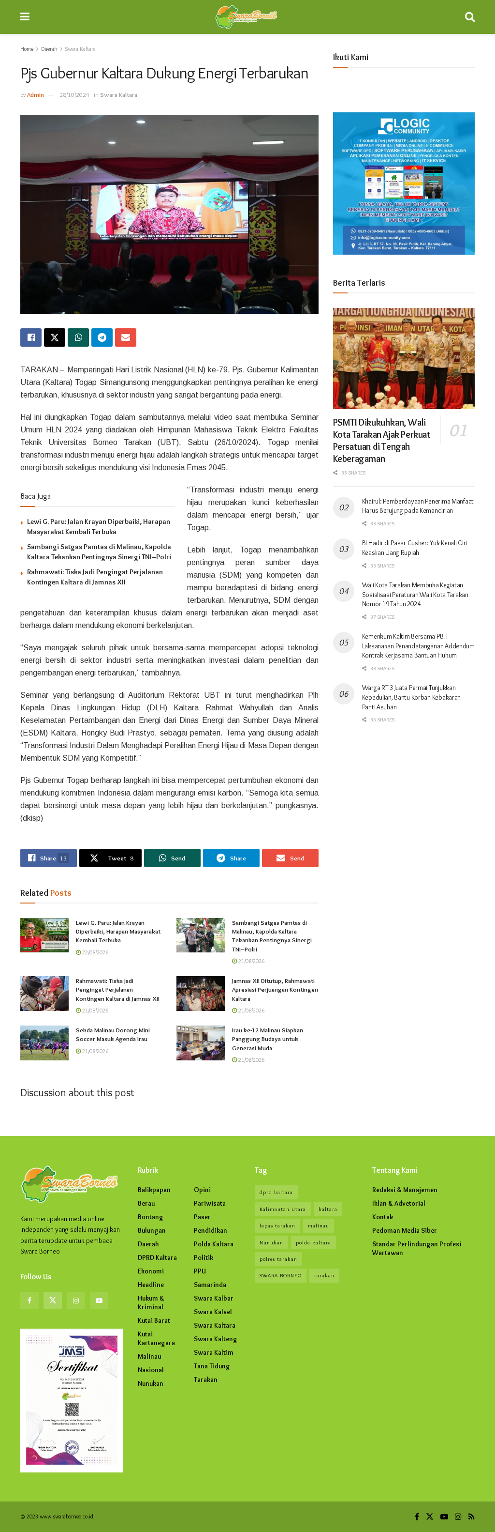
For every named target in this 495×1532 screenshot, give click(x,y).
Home (26, 48)
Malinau (149, 1356)
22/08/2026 (94, 952)
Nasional (151, 1369)
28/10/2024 (74, 94)
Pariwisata (210, 1203)
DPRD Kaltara (157, 1257)
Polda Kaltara (213, 1244)
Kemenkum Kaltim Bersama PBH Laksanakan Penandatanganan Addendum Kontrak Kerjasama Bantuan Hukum (418, 645)
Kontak (382, 1216)
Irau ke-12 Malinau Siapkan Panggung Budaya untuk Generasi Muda (267, 1038)
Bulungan (152, 1230)
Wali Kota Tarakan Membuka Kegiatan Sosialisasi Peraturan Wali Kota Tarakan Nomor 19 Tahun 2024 (415, 594)
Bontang (150, 1216)
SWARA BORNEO (281, 1275)
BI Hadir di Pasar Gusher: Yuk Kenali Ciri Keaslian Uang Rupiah (414, 547)
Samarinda (210, 1284)
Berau (146, 1203)
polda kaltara (313, 1242)
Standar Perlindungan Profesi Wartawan (416, 1248)
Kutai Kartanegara (156, 1338)
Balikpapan (154, 1189)
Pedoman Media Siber (404, 1230)
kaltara (328, 1209)
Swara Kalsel (213, 1311)
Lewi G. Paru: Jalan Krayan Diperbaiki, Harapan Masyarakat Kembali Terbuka (118, 931)
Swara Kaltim (213, 1352)
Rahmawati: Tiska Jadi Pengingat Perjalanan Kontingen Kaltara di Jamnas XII (118, 989)
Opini (202, 1189)
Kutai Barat (154, 1320)
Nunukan (150, 1383)
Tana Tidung (212, 1366)
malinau (318, 1225)
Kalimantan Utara (283, 1209)
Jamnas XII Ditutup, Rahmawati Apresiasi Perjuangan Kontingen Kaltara (275, 989)
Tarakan (206, 1379)
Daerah (49, 48)
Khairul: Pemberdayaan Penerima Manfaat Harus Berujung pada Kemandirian (418, 506)
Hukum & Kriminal (151, 1302)
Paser (202, 1216)
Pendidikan (210, 1230)
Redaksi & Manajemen (404, 1189)
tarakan (324, 1275)
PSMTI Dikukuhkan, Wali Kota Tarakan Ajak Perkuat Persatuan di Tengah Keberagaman (382, 440)
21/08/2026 (250, 961)
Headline (151, 1284)
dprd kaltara (276, 1192)
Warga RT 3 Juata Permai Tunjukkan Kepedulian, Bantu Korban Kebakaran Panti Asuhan (411, 697)
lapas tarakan (277, 1225)
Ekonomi (151, 1271)
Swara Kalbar (213, 1298)
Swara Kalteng (215, 1338)
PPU (200, 1271)
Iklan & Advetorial (398, 1203)
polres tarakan (278, 1259)
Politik (203, 1257)
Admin (35, 94)
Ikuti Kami (350, 57)
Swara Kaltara (80, 48)
